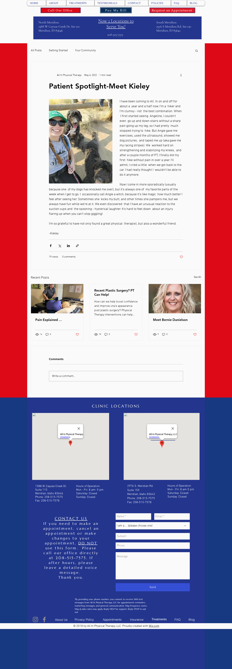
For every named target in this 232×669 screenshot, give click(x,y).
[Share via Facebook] (50, 245)
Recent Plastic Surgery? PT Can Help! (114, 292)
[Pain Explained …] (57, 298)
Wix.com (154, 626)
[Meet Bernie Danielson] (175, 298)
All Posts (36, 50)
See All (197, 277)
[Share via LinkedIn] (68, 245)
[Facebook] (44, 619)
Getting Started (58, 50)
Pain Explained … (48, 320)
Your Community (85, 50)
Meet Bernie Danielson (170, 320)
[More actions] (181, 75)
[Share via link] (77, 245)
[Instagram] (35, 619)
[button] (196, 50)
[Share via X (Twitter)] (59, 245)
